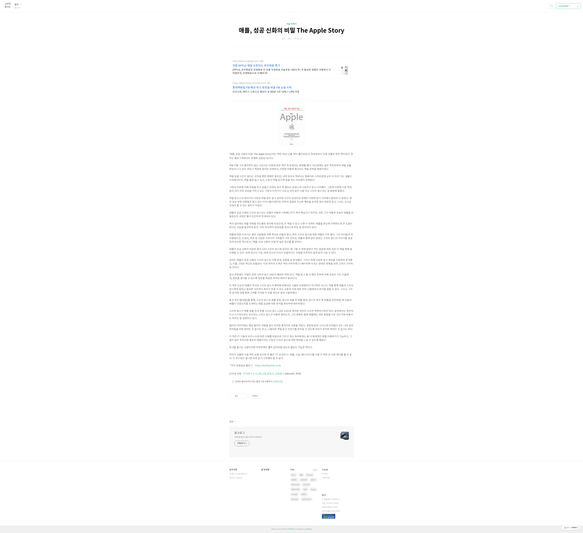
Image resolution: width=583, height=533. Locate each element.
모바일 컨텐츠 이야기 (330, 507)
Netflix (294, 480)
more (315, 470)
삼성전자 (304, 480)
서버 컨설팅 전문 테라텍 (331, 511)
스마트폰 (306, 485)
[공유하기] (241, 396)
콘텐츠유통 (295, 490)
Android (295, 499)
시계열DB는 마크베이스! (331, 499)
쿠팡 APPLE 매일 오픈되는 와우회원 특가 (256, 65)
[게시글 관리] (244, 396)
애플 (301, 475)
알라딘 (270, 373)
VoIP (305, 490)
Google (294, 494)
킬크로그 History (235, 478)
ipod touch (306, 499)
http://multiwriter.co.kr (268, 365)
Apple (313, 490)
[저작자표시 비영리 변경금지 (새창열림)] (265, 396)
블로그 (313, 480)
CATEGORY (564, 6)
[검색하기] (552, 6)
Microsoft (295, 485)
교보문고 (279, 373)
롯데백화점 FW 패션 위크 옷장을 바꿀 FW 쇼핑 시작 (262, 87)
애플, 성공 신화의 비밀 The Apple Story (291, 30)
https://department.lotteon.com (249, 83)
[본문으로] (278, 381)
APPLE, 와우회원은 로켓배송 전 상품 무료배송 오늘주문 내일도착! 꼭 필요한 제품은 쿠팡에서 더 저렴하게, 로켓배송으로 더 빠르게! (281, 72)
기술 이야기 (291, 24)
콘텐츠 (304, 494)
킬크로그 (239, 433)
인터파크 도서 (250, 373)
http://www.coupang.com (245, 61)
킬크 (17, 4)
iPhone (309, 475)
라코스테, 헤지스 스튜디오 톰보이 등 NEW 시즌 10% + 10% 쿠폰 (265, 92)
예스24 (262, 373)
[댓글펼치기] (234, 421)
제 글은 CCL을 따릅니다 (238, 474)
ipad (293, 475)
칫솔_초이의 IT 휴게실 (330, 503)
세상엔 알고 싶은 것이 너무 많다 (248, 437)
